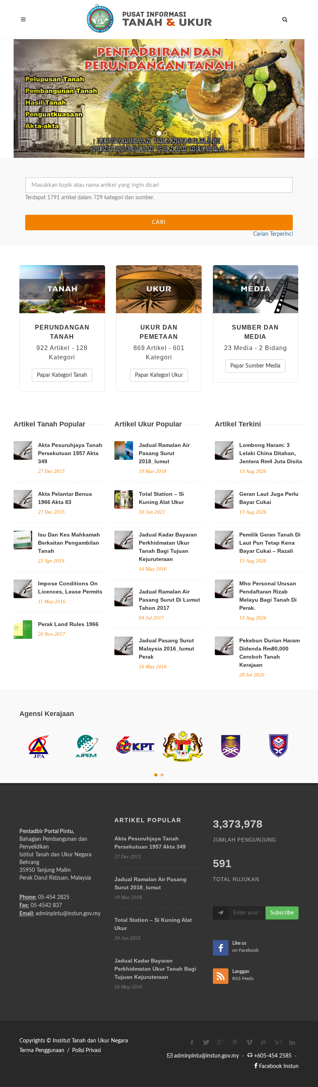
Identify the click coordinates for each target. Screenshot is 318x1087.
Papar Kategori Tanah (62, 375)
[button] (35, 98)
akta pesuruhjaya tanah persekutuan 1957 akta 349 (70, 453)
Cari (159, 222)
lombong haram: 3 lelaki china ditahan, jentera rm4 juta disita (270, 453)
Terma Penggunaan (41, 1050)
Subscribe (282, 913)
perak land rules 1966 (68, 624)
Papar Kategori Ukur (159, 375)
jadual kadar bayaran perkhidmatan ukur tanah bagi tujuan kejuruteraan (155, 969)
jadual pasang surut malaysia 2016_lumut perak (166, 648)
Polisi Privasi (86, 1050)
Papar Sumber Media (255, 366)
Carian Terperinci (273, 234)
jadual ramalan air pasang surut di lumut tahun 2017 (169, 599)
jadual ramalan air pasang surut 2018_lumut (164, 453)
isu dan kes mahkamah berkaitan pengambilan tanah (69, 542)
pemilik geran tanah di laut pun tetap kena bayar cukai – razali (270, 542)
